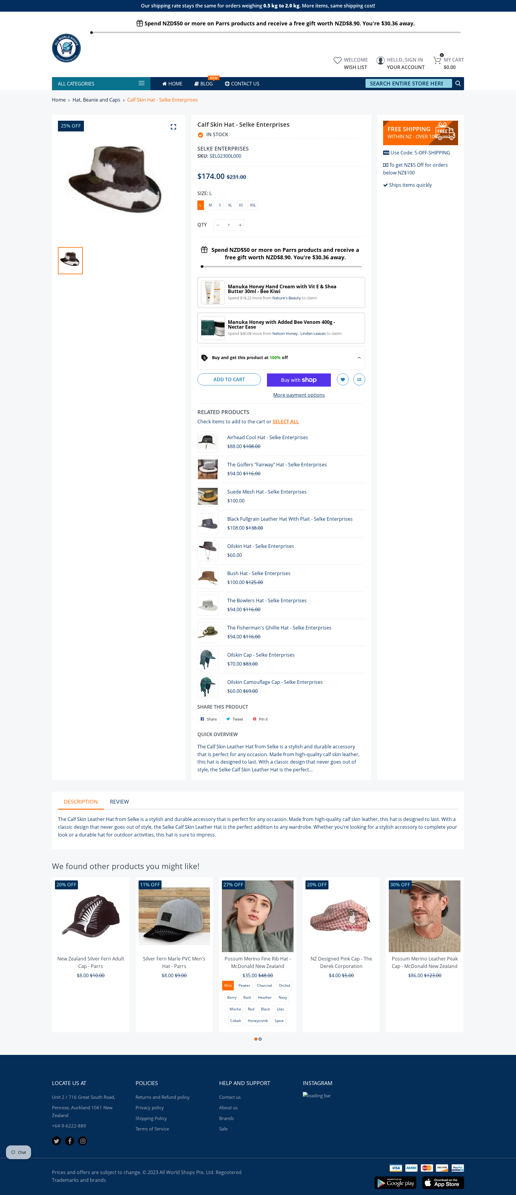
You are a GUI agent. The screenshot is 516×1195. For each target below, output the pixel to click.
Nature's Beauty (287, 298)
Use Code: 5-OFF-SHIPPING (420, 152)
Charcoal (264, 985)
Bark (247, 997)
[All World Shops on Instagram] (82, 1140)
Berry (231, 997)
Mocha (235, 1009)
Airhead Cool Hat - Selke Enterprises (267, 437)
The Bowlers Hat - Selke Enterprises (267, 600)
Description (81, 801)
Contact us (230, 1097)
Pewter (244, 985)
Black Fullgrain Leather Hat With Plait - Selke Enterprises (290, 519)
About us (228, 1107)
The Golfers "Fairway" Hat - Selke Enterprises (277, 464)
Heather (265, 997)
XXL (253, 205)
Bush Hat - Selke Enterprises (259, 573)
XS (241, 205)
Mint (228, 985)
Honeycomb (258, 1020)
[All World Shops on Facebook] (69, 1140)
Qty (202, 224)
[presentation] (64, 960)
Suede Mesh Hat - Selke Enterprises (267, 491)
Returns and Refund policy (163, 1097)
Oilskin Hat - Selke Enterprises (260, 546)
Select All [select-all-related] (286, 421)
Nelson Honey (285, 333)
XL (230, 205)
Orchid (284, 985)
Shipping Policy (151, 1118)
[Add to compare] (359, 379)
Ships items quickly (410, 185)
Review (119, 801)
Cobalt (235, 1020)
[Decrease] (218, 225)
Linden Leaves (313, 333)
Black (265, 1009)
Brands (226, 1118)
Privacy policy (150, 1107)
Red (251, 1009)
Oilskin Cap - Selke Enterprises (261, 655)
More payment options (299, 395)
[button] (255, 1039)
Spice (279, 1020)
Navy (283, 997)
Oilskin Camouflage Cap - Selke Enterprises (275, 682)
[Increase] (240, 225)
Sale (223, 1129)
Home (59, 99)
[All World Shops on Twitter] (56, 1140)
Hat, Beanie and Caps (96, 99)
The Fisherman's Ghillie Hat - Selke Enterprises (279, 627)
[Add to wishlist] (343, 379)
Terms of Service (152, 1129)
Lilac (280, 1009)
